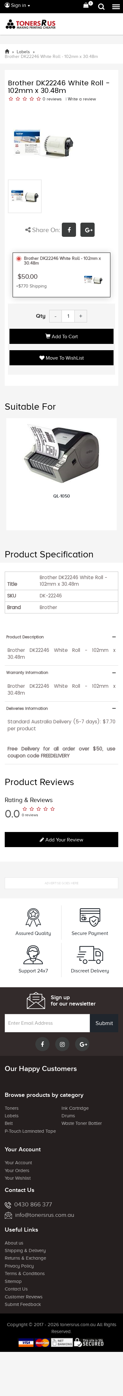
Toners (12, 1108)
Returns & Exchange (25, 1258)
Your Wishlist (18, 1178)
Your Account (18, 1162)
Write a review (82, 99)
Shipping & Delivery (25, 1250)
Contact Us (16, 1288)
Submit (104, 1023)
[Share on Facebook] (71, 230)
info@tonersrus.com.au (44, 1214)
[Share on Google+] (89, 230)
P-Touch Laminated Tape (30, 1131)
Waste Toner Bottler (82, 1123)
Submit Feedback (23, 1304)
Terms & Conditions (25, 1273)
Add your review (63, 840)
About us (14, 1242)
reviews (54, 99)
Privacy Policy (19, 1265)
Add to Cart (64, 336)
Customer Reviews (24, 1296)
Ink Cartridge (75, 1108)
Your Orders (17, 1170)
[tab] (61, 637)
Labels (12, 1115)
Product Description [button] (25, 637)
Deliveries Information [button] (27, 708)
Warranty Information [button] (27, 672)
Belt (9, 1123)
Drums (68, 1115)
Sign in (18, 5)
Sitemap (13, 1281)
